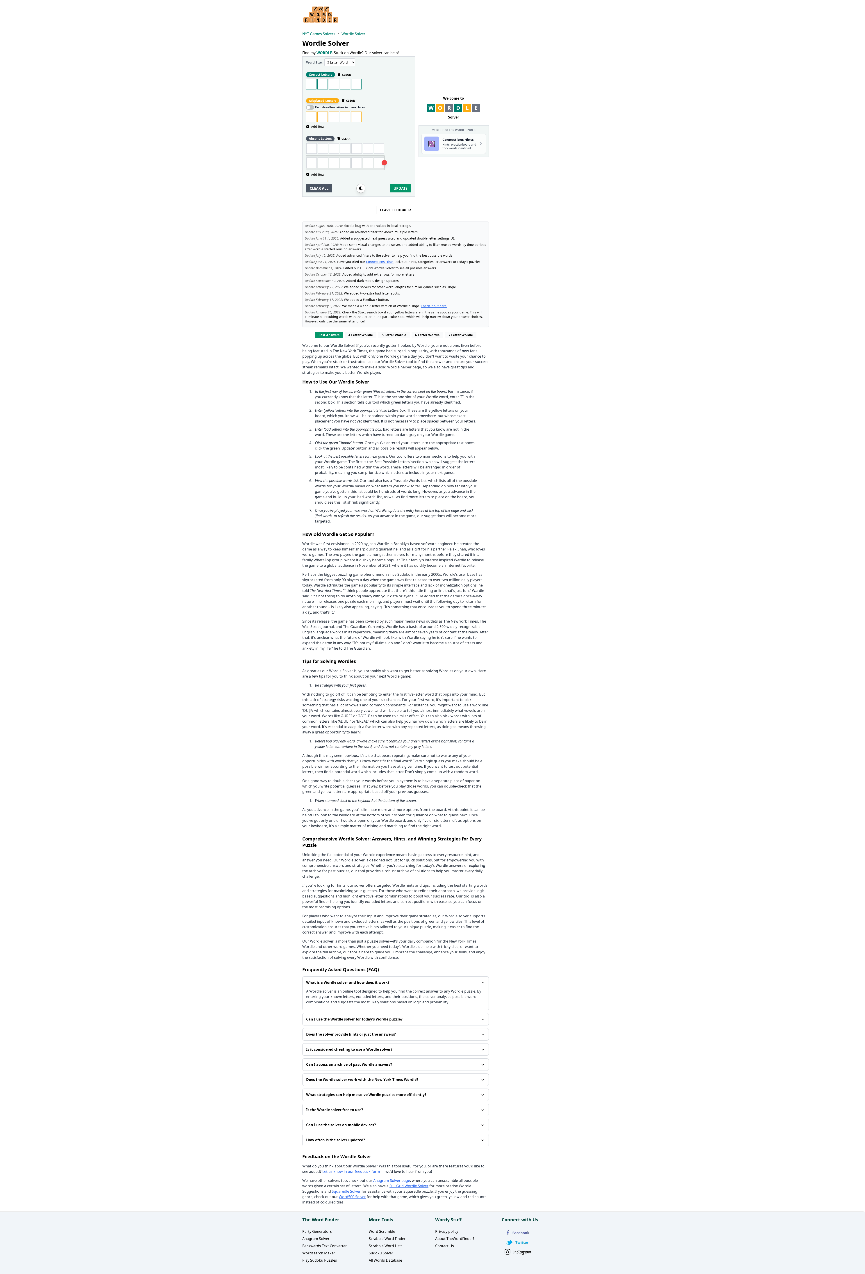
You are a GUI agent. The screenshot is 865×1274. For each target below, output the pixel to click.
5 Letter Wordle (394, 335)
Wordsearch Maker (318, 1253)
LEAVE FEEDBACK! (395, 210)
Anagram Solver (316, 1238)
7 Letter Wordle (460, 335)
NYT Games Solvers (318, 33)
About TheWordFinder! (454, 1238)
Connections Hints (380, 262)
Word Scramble (382, 1231)
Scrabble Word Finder (387, 1238)
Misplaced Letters (322, 100)
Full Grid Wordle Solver (408, 1185)
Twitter (518, 1242)
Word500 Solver (352, 1196)
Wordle (423, 345)
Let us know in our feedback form (351, 1171)
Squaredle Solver (346, 1191)
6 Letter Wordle (427, 335)
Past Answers (329, 335)
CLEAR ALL (319, 188)
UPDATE (400, 188)
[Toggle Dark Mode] (360, 188)
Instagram (518, 1252)
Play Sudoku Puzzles (319, 1260)
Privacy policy (446, 1231)
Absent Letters (320, 138)
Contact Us (444, 1245)
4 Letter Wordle (360, 335)
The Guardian (354, 626)
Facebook (518, 1232)
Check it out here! (434, 306)
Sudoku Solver (381, 1253)
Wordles (446, 670)
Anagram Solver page (391, 1180)
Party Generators (317, 1231)
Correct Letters (320, 74)
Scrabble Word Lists (386, 1245)
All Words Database (385, 1260)
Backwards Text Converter (324, 1245)
